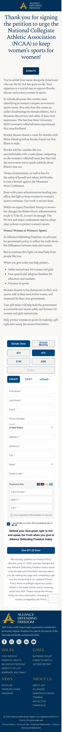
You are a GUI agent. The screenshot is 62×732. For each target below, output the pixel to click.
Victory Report (42, 664)
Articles (7, 685)
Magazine (7, 693)
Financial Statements (40, 724)
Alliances (39, 689)
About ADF (39, 685)
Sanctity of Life (11, 668)
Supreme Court (42, 656)
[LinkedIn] (26, 641)
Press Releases (11, 689)
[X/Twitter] (18, 641)
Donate (31, 70)
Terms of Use (23, 724)
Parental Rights (11, 660)
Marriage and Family (14, 672)
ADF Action (39, 701)
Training (38, 697)
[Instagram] (11, 641)
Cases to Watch (42, 660)
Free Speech (9, 656)
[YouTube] (33, 641)
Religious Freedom (13, 664)
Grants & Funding (43, 693)
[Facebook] (4, 641)
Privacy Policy (8, 724)
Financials (39, 705)
